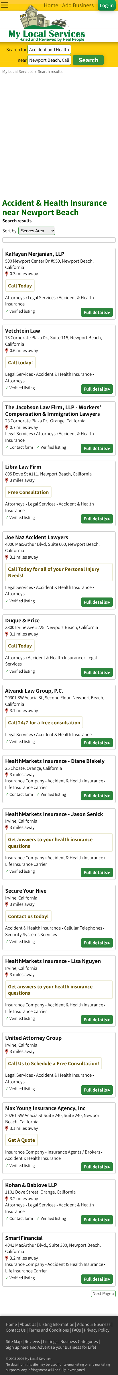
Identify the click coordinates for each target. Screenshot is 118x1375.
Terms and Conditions (49, 1330)
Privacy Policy (96, 1330)
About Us (28, 1324)
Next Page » (103, 1293)
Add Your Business (94, 1324)
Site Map (14, 1341)
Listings (50, 1341)
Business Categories (79, 1341)
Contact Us (16, 1330)
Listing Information (56, 1324)
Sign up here (17, 1347)
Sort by (9, 230)
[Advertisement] (59, 136)
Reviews (32, 1341)
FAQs (76, 1330)
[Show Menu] (4, 5)
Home (11, 1324)
